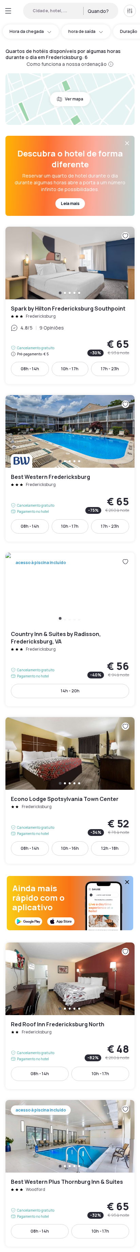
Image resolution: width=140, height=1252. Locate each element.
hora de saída (81, 31)
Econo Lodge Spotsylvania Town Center (70, 790)
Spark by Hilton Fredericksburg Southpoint (70, 305)
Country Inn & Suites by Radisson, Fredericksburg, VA (70, 630)
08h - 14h (30, 369)
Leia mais (70, 203)
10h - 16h (70, 848)
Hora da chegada (27, 31)
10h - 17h (69, 369)
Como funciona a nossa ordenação (66, 64)
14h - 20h (70, 691)
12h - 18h (110, 848)
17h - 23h (110, 369)
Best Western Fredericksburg (70, 468)
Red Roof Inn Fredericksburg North (70, 1015)
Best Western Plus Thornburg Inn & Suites (70, 1173)
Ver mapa (74, 99)
